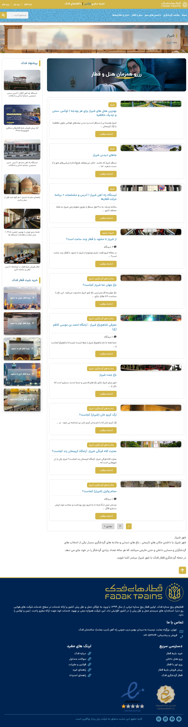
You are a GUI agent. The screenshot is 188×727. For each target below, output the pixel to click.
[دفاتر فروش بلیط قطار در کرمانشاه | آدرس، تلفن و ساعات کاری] (22, 253)
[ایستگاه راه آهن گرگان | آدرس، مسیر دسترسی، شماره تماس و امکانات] (22, 80)
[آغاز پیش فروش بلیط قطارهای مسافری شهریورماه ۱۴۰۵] (22, 115)
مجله (184, 15)
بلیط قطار (28, 4)
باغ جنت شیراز (108, 375)
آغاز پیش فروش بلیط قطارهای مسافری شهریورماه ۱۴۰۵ (22, 129)
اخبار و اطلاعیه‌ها (120, 15)
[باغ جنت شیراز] (151, 368)
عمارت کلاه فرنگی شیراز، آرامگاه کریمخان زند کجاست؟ (84, 451)
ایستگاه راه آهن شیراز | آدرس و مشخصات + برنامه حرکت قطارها (86, 197)
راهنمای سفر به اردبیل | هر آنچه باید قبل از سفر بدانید (22, 199)
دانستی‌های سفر (153, 15)
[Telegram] (179, 719)
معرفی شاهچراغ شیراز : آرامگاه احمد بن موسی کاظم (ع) (85, 327)
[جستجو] (3, 15)
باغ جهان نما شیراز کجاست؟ (100, 285)
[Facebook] (172, 719)
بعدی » (108, 526)
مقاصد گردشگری (171, 15)
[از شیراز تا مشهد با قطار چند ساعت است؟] (151, 232)
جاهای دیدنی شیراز (105, 155)
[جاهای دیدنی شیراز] (151, 148)
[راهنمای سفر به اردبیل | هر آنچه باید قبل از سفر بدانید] (22, 184)
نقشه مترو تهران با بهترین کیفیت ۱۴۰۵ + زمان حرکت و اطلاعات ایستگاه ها (22, 233)
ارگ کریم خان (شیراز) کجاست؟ (98, 415)
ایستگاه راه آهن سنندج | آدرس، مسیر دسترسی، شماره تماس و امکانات (22, 164)
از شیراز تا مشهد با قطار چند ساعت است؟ (91, 239)
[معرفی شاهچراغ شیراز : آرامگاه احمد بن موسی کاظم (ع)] (151, 318)
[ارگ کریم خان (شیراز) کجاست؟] (151, 408)
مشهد (105, 233)
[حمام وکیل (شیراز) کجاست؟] (151, 484)
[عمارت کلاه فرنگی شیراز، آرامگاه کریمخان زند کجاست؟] (151, 444)
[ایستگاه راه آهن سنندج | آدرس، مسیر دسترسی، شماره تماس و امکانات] (22, 149)
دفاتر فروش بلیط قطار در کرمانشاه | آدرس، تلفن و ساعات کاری (22, 268)
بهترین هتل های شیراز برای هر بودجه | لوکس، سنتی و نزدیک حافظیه (84, 113)
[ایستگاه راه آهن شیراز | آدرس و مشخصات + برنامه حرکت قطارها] (151, 188)
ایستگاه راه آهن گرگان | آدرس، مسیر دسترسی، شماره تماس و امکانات (22, 94)
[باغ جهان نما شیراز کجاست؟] (151, 278)
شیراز (112, 104)
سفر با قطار (136, 15)
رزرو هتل (5, 4)
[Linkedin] (165, 719)
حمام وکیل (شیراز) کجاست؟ (99, 491)
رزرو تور (16, 4)
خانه (175, 42)
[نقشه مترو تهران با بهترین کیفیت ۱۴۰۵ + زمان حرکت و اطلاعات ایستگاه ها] (22, 219)
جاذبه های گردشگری (104, 278)
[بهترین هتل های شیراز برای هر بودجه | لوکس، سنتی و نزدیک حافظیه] (151, 104)
